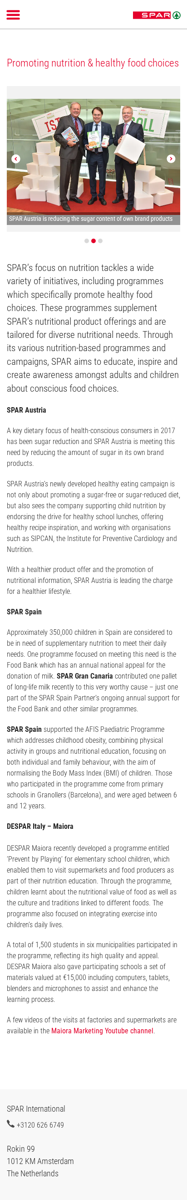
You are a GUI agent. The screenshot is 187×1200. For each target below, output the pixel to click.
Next (171, 158)
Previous (15, 158)
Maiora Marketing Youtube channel (102, 1030)
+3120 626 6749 (40, 1125)
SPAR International (157, 15)
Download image (170, 98)
